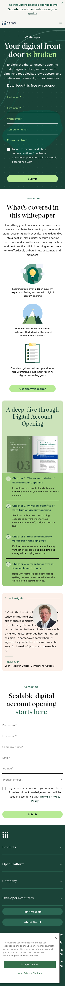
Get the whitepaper (32, 388)
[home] (9, 23)
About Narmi (32, 922)
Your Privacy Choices (30, 973)
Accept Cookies (30, 964)
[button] (60, 23)
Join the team (33, 911)
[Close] (55, 937)
